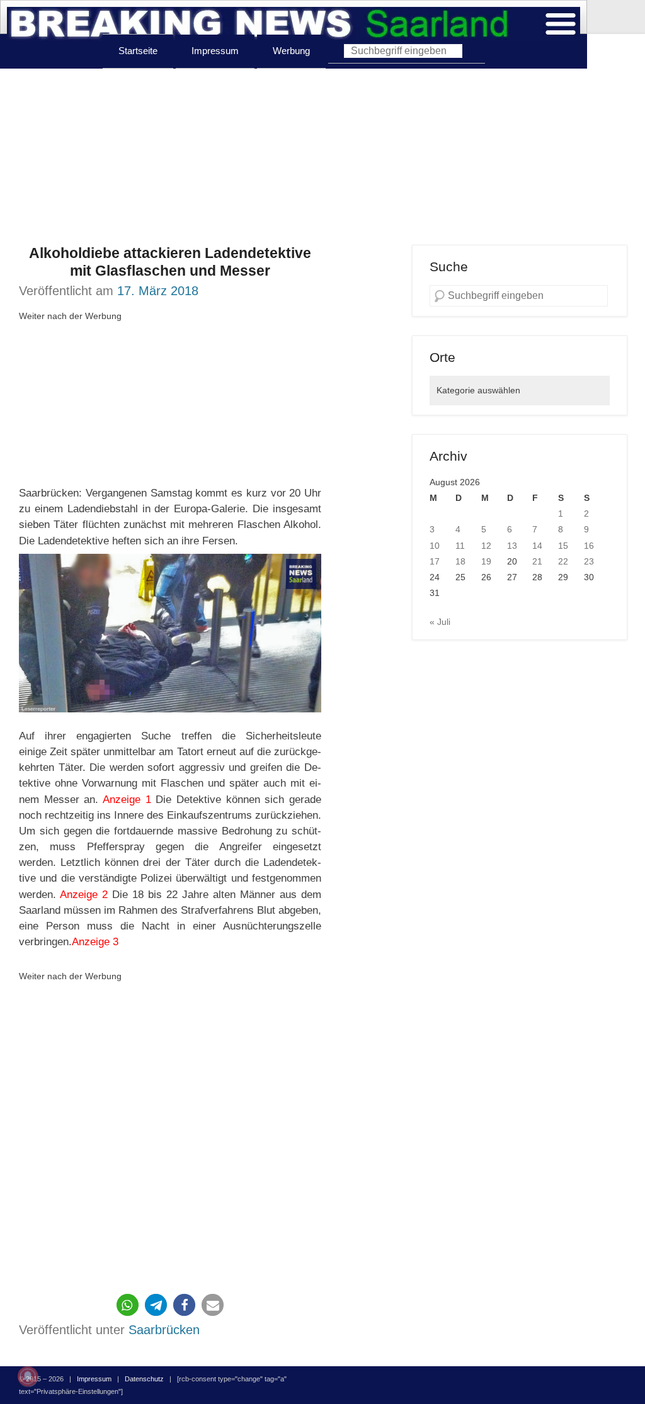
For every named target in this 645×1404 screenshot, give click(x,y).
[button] (128, 1305)
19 (486, 561)
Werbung (291, 50)
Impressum (215, 50)
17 (435, 561)
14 (537, 546)
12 (486, 546)
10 (435, 546)
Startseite (137, 50)
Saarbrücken (164, 1330)
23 (589, 561)
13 (512, 546)
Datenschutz (144, 1379)
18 (460, 561)
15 (563, 546)
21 (537, 561)
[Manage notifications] (28, 1376)
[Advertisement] (322, 157)
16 (589, 546)
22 (563, 561)
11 (460, 546)
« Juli (440, 622)
